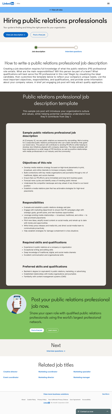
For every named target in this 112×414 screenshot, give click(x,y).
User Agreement (75, 399)
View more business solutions (56, 394)
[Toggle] (107, 411)
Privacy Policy (42, 399)
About (23, 399)
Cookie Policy (31, 399)
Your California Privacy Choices (58, 399)
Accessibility (86, 399)
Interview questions (73, 51)
